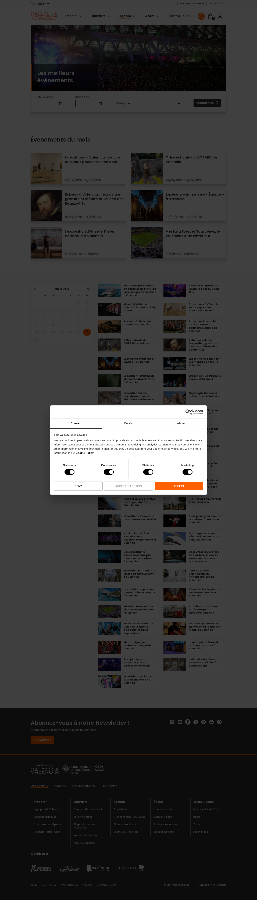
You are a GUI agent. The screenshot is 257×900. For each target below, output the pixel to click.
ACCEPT (178, 486)
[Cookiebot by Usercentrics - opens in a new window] (188, 412)
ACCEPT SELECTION (128, 486)
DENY (78, 486)
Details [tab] (128, 423)
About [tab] (181, 423)
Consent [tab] (76, 423)
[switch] (109, 472)
